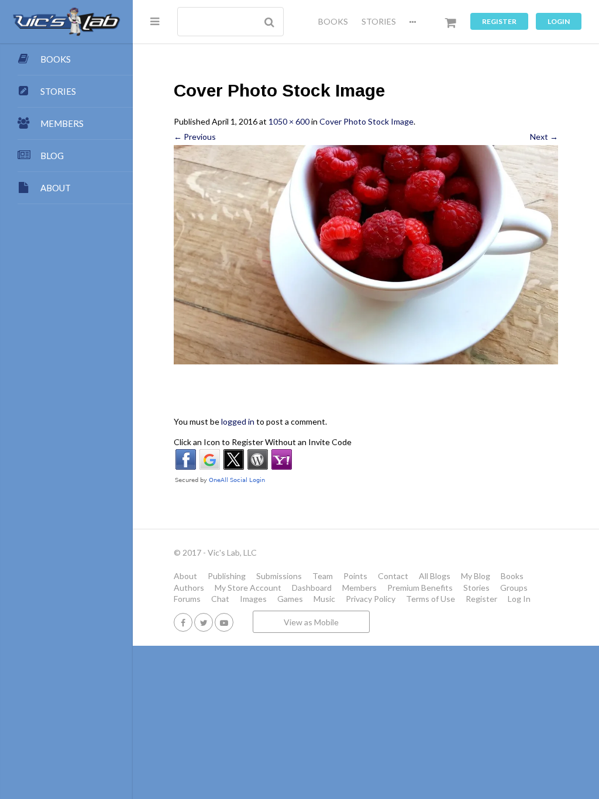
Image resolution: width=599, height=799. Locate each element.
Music (324, 599)
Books (512, 576)
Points (355, 576)
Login (559, 21)
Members (359, 588)
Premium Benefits (420, 588)
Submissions (279, 576)
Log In (519, 599)
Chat (220, 599)
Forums (187, 599)
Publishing (227, 576)
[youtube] (224, 622)
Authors (189, 588)
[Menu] (154, 21)
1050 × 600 (288, 121)
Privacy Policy (370, 599)
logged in (237, 421)
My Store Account (248, 588)
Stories (476, 588)
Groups (514, 588)
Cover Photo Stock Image (366, 121)
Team (322, 576)
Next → (544, 137)
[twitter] (203, 622)
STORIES (379, 21)
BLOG (52, 155)
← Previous (195, 137)
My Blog (475, 576)
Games (290, 599)
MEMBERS (62, 123)
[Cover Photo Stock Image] (366, 254)
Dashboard (312, 588)
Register (499, 21)
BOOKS (333, 21)
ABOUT (55, 187)
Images (253, 599)
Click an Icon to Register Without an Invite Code (263, 442)
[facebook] (183, 622)
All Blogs (434, 576)
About (185, 576)
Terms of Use (430, 599)
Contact (393, 576)
